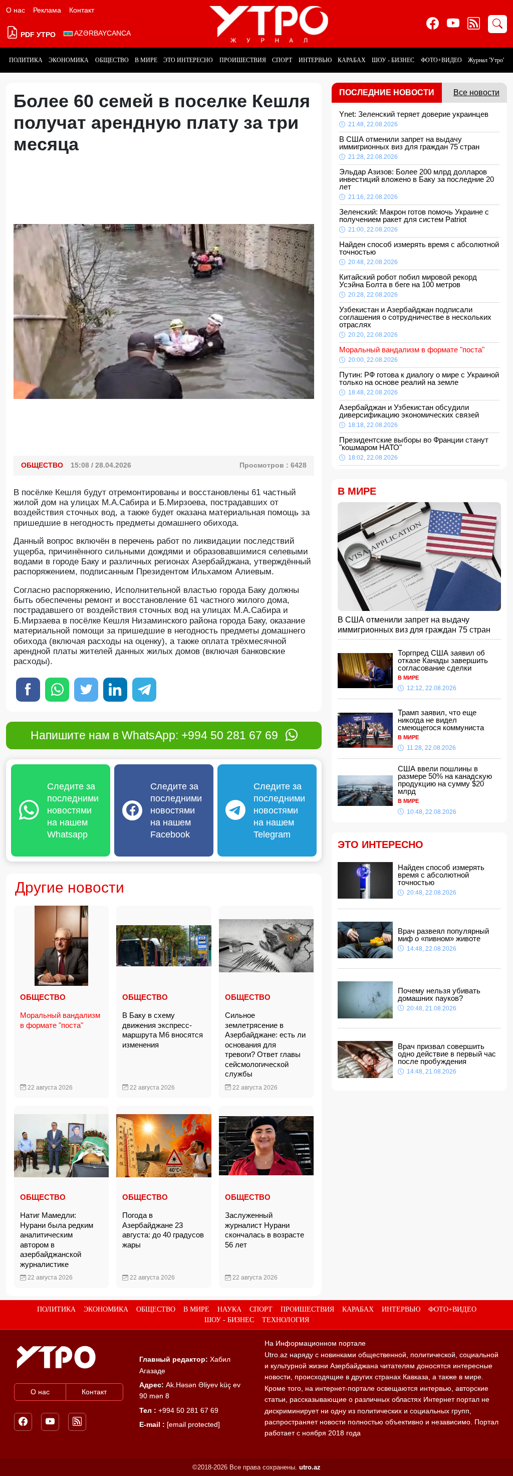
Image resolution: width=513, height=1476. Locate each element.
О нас (15, 10)
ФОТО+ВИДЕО (441, 60)
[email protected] (193, 1424)
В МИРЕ (146, 60)
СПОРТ (282, 60)
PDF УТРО (37, 35)
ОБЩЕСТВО (112, 60)
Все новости (476, 92)
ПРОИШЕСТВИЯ (242, 60)
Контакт (81, 10)
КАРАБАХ (352, 60)
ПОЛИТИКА (26, 60)
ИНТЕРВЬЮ (315, 60)
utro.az (310, 1467)
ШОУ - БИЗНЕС (393, 60)
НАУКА (229, 1309)
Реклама (47, 10)
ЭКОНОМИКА (69, 60)
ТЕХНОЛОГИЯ (285, 1320)
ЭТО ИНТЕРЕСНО (188, 60)
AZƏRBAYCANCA (102, 33)
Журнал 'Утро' (486, 60)
